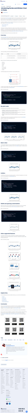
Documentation (24, 380)
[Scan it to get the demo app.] (7, 321)
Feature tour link (4, 300)
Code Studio (2, 385)
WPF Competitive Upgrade (17, 378)
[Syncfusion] (3, 408)
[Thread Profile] (22, 410)
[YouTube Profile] (24, 408)
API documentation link (5, 301)
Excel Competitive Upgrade (17, 381)
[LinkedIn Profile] (22, 408)
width (12, 206)
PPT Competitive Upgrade (17, 382)
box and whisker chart (5, 37)
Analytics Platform (2, 386)
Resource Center (12, 387)
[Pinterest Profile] (19, 410)
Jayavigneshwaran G (5, 12)
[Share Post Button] (15, 4)
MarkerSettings (12, 176)
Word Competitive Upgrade (17, 380)
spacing (16, 206)
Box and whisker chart (5, 24)
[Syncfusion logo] (3, 1)
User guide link (4, 299)
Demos (23, 379)
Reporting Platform (3, 387)
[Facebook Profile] (19, 408)
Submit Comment (3, 364)
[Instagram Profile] (20, 410)
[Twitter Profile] (20, 408)
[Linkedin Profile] (7, 353)
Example (3, 296)
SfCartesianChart (12, 87)
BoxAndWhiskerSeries (21, 86)
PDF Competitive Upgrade (17, 379)
